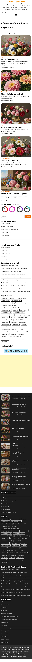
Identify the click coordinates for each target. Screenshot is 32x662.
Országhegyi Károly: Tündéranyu (20, 436)
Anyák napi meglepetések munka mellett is (11, 288)
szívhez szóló (14, 331)
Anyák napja (5, 67)
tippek (13, 334)
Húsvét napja (4, 607)
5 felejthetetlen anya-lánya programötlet (10, 265)
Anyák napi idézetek (6, 232)
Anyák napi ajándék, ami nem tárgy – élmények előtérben (15, 280)
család (15, 310)
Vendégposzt (4, 256)
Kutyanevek (4, 625)
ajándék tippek (22, 298)
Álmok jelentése (5, 639)
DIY (12, 315)
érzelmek (21, 334)
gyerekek (27, 315)
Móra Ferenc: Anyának (9, 160)
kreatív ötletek (18, 319)
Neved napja (4, 610)
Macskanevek (4, 622)
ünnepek (20, 336)
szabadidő (5, 327)
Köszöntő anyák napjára (10, 59)
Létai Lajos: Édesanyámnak (19, 412)
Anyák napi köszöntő (19, 303)
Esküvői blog (4, 636)
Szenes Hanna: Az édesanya (19, 404)
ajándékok (13, 298)
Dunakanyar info (5, 631)
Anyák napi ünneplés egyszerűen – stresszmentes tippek (14, 282)
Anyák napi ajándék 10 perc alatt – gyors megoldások (14, 268)
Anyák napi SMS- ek (6, 235)
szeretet (5, 331)
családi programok (19, 312)
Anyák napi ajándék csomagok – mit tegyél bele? (13, 277)
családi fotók (24, 310)
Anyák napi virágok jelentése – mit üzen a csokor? (13, 274)
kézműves (5, 322)
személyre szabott (15, 327)
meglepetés (22, 322)
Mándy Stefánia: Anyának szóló (12, 94)
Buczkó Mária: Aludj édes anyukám (14, 194)
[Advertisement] (16, 371)
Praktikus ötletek (5, 642)
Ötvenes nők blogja (6, 633)
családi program (7, 312)
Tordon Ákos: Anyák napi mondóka (21, 420)
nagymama (16, 324)
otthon (24, 324)
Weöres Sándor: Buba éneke (11, 127)
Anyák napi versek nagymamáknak (9, 229)
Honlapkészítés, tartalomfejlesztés (9, 619)
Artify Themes (22, 656)
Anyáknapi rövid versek (7, 226)
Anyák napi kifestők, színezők (8, 241)
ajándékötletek (6, 303)
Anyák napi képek (5, 238)
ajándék (5, 298)
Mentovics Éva (6, 324)
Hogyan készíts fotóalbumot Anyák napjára (11, 271)
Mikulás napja (4, 601)
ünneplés (5, 341)
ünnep (12, 336)
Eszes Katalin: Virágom (18, 428)
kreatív (13, 317)
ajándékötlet (5, 300)
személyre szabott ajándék (9, 329)
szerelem (22, 329)
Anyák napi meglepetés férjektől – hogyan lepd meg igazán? (16, 291)
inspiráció (5, 317)
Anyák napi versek (5, 57)
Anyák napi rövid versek (7, 247)
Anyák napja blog (5, 253)
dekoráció (5, 315)
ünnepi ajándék (6, 339)
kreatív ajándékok (7, 319)
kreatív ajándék (22, 317)
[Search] (5, 12)
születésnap (5, 334)
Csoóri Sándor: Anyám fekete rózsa (21, 396)
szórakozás (24, 331)
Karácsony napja (5, 604)
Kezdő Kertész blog (6, 628)
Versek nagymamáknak (6, 259)
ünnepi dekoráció (18, 339)
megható (14, 322)
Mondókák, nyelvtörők (6, 613)
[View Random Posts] (2, 12)
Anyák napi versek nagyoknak (10, 305)
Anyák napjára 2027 (16, 1)
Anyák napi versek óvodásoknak (10, 307)
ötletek (4, 336)
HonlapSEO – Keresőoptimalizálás (9, 616)
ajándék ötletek (16, 300)
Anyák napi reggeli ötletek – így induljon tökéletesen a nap (15, 285)
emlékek (19, 315)
